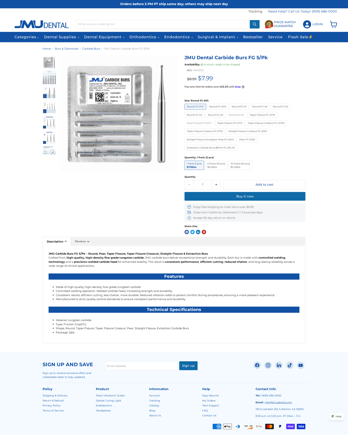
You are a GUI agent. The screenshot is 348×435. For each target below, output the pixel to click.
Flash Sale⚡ (300, 37)
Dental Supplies (60, 37)
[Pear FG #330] (247, 143)
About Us (155, 415)
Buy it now (245, 196)
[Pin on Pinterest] (204, 232)
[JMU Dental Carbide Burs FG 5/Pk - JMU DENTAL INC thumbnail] (49, 62)
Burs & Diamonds (66, 48)
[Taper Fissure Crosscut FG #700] (267, 127)
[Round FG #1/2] (218, 110)
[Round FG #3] (281, 110)
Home (47, 48)
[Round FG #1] (239, 110)
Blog (152, 410)
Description (55, 241)
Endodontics (177, 37)
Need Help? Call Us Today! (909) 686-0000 (302, 11)
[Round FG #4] (195, 118)
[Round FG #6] (236, 118)
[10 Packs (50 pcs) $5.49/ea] (240, 170)
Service (275, 37)
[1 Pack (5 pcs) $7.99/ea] (195, 170)
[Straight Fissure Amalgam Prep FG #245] (211, 143)
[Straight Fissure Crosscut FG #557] (248, 135)
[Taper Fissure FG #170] (263, 118)
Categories (25, 37)
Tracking (255, 11)
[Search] (255, 24)
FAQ (205, 410)
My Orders (209, 400)
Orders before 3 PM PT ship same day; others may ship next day (174, 4)
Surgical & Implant (217, 37)
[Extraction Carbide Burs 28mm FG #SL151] (211, 151)
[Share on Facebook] (187, 232)
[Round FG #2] (260, 110)
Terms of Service (53, 410)
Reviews (80, 241)
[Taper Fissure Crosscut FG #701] (205, 135)
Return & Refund (53, 400)
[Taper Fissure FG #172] (230, 127)
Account (154, 395)
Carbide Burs (91, 48)
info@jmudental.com (278, 402)
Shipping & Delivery (55, 395)
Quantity (190, 176)
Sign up (188, 365)
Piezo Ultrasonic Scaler (110, 395)
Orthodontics (143, 37)
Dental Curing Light (108, 400)
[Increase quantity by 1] (216, 184)
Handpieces (103, 410)
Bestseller (253, 37)
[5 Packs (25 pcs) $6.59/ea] (217, 170)
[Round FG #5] (216, 118)
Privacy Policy (52, 405)
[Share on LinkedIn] (198, 232)
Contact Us (209, 415)
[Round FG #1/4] (196, 110)
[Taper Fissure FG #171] (200, 127)
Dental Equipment (103, 37)
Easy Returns (210, 395)
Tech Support (210, 405)
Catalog (154, 405)
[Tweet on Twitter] (192, 232)
